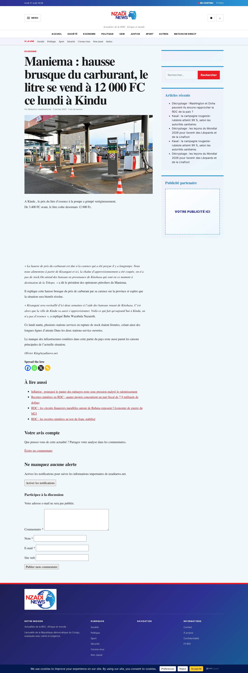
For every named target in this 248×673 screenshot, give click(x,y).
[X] (41, 368)
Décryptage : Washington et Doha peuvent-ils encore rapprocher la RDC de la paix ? (193, 107)
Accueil (57, 34)
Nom (28, 538)
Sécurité (71, 41)
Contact (188, 627)
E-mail (29, 548)
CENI (122, 34)
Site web (29, 557)
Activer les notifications (40, 483)
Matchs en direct (185, 34)
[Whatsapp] (34, 368)
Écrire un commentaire (38, 450)
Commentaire (33, 529)
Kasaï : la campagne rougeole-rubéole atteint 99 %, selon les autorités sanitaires (191, 120)
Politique (107, 34)
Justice (135, 34)
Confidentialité (191, 638)
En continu (206, 3)
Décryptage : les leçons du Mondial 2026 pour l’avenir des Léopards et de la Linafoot (194, 133)
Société (72, 34)
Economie (89, 34)
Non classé (98, 41)
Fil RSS (220, 3)
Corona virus (84, 41)
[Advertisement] (88, 236)
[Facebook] (28, 368)
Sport (150, 34)
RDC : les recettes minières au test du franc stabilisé (63, 419)
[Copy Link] (47, 368)
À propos (188, 632)
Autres (163, 34)
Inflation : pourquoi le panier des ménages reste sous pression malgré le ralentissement (84, 391)
